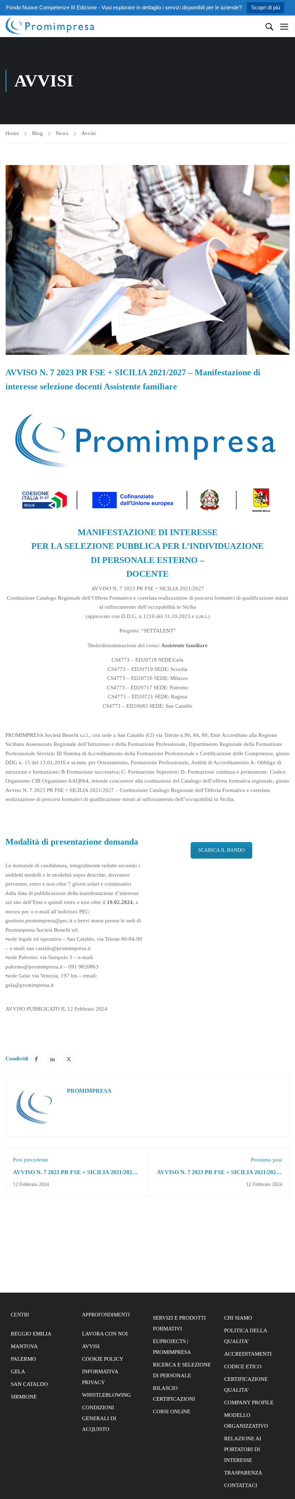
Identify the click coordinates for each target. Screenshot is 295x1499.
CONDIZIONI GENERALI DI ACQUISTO (99, 1418)
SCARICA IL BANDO (221, 850)
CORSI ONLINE (171, 1411)
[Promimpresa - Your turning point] (50, 26)
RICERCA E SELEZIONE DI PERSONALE (182, 1370)
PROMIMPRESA (89, 1091)
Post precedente (30, 1160)
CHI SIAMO (238, 1318)
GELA (18, 1371)
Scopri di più (265, 7)
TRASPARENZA (243, 1473)
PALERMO (23, 1359)
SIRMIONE (24, 1397)
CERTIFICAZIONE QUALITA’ (246, 1384)
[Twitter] (68, 1058)
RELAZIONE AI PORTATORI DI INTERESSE (242, 1449)
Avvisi (88, 133)
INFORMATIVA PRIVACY (100, 1377)
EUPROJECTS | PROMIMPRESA (172, 1346)
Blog (37, 133)
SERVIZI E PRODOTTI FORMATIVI (179, 1323)
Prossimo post (266, 1160)
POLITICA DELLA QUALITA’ (245, 1336)
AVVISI (91, 1346)
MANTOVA (24, 1346)
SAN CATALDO (29, 1384)
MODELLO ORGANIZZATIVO (246, 1420)
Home (12, 133)
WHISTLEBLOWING (106, 1395)
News (62, 133)
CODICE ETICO (243, 1366)
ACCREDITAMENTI (248, 1354)
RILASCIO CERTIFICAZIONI (174, 1393)
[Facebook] (36, 1058)
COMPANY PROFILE (248, 1402)
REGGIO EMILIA (31, 1334)
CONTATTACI (240, 1485)
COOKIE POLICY (102, 1359)
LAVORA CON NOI (105, 1334)
